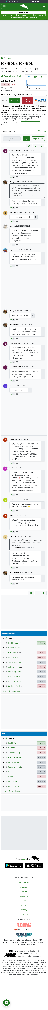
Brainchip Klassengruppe (18, 671)
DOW (35, 1)
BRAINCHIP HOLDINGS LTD (19, 781)
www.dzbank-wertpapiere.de (30, 121)
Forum (8, 58)
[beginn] (29, 146)
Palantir (11, 776)
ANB (24, 901)
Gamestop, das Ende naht (18, 657)
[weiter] (41, 146)
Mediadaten (24, 887)
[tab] (29, 77)
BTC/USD (12, 652)
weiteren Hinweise (30, 123)
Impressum (24, 883)
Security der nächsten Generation (22, 662)
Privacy (24, 910)
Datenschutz (24, 914)
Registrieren (38, 138)
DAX (13, 1)
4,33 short (27, 100)
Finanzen (24, 896)
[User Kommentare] (6, 1003)
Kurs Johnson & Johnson (15, 76)
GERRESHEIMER (14, 681)
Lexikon (24, 892)
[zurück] (36, 146)
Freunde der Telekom (17, 676)
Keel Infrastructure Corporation (21, 643)
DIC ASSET (12, 772)
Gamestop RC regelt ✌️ (17, 786)
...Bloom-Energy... (15, 667)
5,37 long (14, 100)
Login (26, 138)
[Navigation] (4, 6)
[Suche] (44, 6)
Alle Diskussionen (12, 691)
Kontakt (24, 905)
